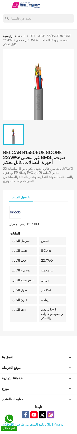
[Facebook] (25, 414)
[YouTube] (34, 414)
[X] (42, 414)
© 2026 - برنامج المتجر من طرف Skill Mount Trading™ (33, 426)
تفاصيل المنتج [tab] (21, 197)
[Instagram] (50, 414)
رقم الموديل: (17, 224)
